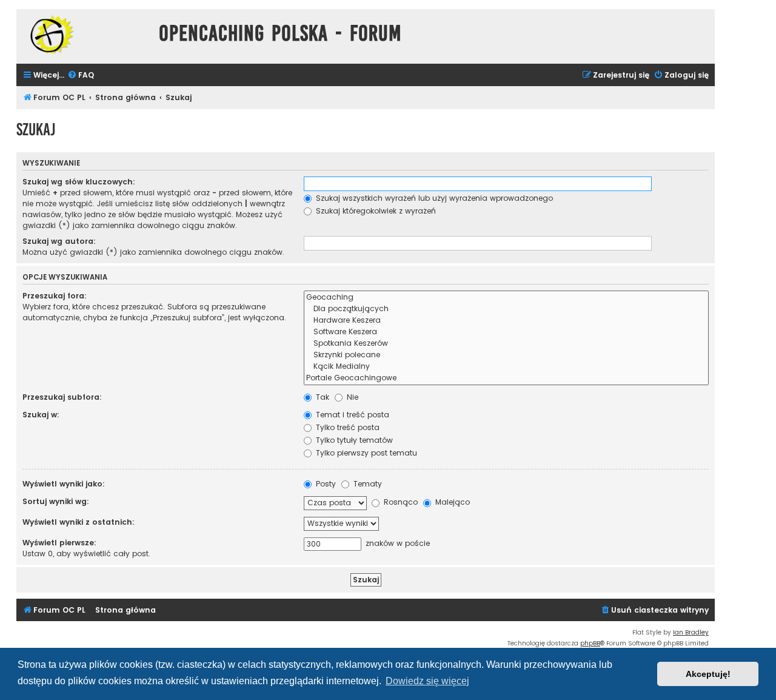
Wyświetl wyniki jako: (63, 484)
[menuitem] (80, 75)
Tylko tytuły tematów (353, 440)
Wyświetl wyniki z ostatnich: (78, 522)
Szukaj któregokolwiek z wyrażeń (374, 211)
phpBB (590, 643)
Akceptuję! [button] (708, 674)
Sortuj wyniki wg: (55, 501)
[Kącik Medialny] (506, 366)
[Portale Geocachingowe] (506, 378)
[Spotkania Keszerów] (506, 343)
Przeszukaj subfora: (62, 397)
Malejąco (451, 502)
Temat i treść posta (351, 414)
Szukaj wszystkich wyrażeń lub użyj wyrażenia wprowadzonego (433, 198)
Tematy (366, 484)
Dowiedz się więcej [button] (427, 681)
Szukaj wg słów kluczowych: (78, 182)
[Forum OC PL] (84, 34)
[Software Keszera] (506, 332)
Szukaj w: (40, 414)
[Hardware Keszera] (506, 320)
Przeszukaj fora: (54, 296)
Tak (321, 397)
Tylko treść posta (346, 427)
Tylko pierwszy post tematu (365, 453)
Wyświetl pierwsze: (59, 542)
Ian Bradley (691, 632)
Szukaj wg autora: (59, 241)
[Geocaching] (506, 297)
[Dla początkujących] (506, 309)
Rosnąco (399, 502)
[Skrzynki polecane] (506, 355)
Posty (324, 484)
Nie (351, 397)
